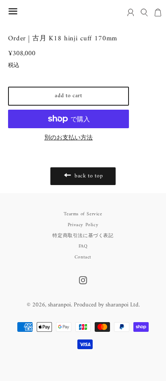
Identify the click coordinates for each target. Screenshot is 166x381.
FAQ (83, 246)
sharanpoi (59, 305)
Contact (83, 257)
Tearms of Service (83, 214)
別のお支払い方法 (68, 138)
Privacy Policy (83, 225)
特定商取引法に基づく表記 (82, 236)
